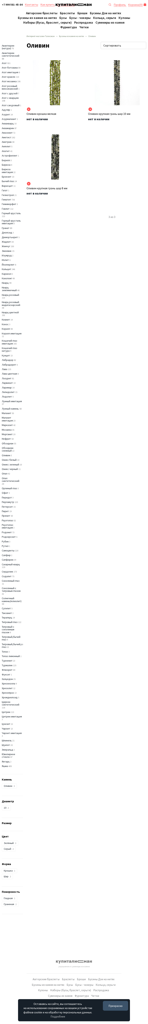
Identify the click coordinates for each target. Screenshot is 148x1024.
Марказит (7, 425)
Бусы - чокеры (80, 18)
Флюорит (7, 669)
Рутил (5, 546)
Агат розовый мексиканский (10, 87)
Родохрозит (9, 536)
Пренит (6, 515)
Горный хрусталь (11, 213)
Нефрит (6, 438)
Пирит (5, 511)
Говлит (6, 208)
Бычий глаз (8, 181)
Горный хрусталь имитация (11, 222)
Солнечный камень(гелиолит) (11, 600)
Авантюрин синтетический (10, 54)
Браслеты (67, 13)
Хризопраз (8, 692)
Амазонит (7, 132)
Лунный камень (10, 408)
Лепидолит (8, 392)
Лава (4, 369)
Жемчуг (6, 246)
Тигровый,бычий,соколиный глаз (18, 646)
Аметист (6, 137)
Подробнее (58, 1016)
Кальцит (6, 269)
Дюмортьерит (10, 237)
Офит (5, 492)
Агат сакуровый (10, 105)
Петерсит (7, 506)
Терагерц (7, 617)
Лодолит (7, 396)
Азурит (6, 114)
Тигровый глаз (10, 622)
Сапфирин (7, 559)
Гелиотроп (8, 195)
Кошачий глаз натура (9, 349)
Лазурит (6, 378)
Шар (7, 876)
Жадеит (6, 241)
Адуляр (6, 109)
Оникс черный (10, 469)
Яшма (5, 766)
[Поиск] (109, 4)
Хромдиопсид (10, 697)
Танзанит (7, 613)
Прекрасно (115, 1006)
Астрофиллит (9, 155)
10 (6, 807)
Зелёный (10, 843)
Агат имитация (10, 72)
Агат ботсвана (10, 67)
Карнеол (6, 273)
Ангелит (6, 146)
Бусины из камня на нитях (37, 18)
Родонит (7, 532)
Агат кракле (8, 76)
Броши (82, 13)
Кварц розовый (10, 295)
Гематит (6, 199)
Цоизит (6, 724)
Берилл (6, 160)
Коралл (6, 328)
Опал (4, 473)
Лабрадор (7, 360)
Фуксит (6, 674)
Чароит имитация (12, 733)
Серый (9, 848)
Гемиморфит (9, 204)
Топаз (5, 651)
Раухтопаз (7, 520)
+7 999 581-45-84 (12, 4)
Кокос (5, 324)
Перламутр (8, 502)
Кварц (5, 282)
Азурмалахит (9, 119)
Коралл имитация (11, 333)
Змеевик (7, 251)
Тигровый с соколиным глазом (8, 629)
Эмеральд (7, 749)
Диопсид (7, 232)
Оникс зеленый (10, 464)
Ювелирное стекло (8, 755)
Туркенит (7, 660)
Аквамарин (8, 128)
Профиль (120, 4)
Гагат (5, 190)
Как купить (47, 4)
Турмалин (7, 665)
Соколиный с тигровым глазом (11, 589)
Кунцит (6, 355)
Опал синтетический (10, 480)
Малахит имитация (7, 419)
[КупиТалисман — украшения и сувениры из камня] (74, 6)
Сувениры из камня (110, 22)
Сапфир (6, 555)
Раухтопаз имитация (7, 526)
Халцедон (7, 679)
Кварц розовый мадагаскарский (11, 303)
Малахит (6, 413)
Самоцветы (8, 550)
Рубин (5, 541)
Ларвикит (7, 382)
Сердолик (7, 571)
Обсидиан (7, 443)
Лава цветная (9, 373)
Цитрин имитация (12, 716)
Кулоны (124, 18)
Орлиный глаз (9, 488)
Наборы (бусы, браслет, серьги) (47, 22)
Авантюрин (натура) (8, 47)
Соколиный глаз (10, 580)
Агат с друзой (10, 93)
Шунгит (6, 745)
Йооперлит (8, 264)
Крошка (9, 870)
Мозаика (7, 429)
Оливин (6, 455)
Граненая (10, 904)
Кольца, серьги (104, 18)
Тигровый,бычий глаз (11, 638)
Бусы (63, 18)
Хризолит (7, 688)
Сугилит (6, 608)
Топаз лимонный (11, 656)
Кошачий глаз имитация (9, 342)
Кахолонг (7, 278)
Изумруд (7, 255)
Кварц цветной (10, 312)
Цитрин (6, 712)
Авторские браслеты (41, 13)
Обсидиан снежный (7, 449)
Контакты (31, 4)
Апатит (6, 151)
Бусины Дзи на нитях (105, 13)
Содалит (7, 576)
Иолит (5, 260)
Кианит (6, 319)
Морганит (7, 434)
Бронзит (6, 176)
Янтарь (6, 761)
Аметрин (7, 141)
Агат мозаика (9, 81)
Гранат (5, 228)
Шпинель (7, 740)
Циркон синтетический (10, 703)
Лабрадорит (9, 364)
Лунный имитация (12, 401)
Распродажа (83, 22)
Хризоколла (8, 683)
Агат (4, 63)
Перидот (7, 497)
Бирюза (6, 164)
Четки (84, 27)
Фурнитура (68, 27)
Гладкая (9, 898)
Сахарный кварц (11, 564)
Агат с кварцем (10, 97)
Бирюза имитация (7, 171)
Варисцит (7, 185)
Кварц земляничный (9, 289)
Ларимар (7, 387)
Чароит (6, 728)
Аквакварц (8, 123)
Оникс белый (9, 459)
